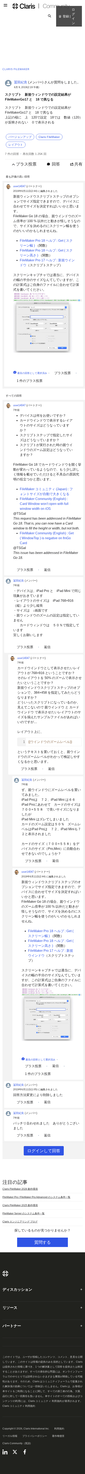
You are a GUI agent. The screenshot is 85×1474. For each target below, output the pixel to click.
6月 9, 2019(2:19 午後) (26, 87)
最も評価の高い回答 (18, 176)
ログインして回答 (43, 1151)
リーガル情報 (9, 1436)
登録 (66, 16)
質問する (42, 1242)
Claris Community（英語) (16, 1443)
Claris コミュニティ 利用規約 (18, 1406)
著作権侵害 (58, 1436)
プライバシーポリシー (34, 1436)
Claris (5, 1273)
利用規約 (59, 1428)
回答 (56, 164)
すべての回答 (14, 395)
